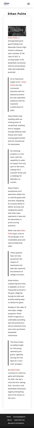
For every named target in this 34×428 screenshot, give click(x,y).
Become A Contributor (16, 423)
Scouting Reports (19, 417)
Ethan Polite (15, 370)
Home (9, 417)
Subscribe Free (19, 420)
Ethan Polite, (13, 38)
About (9, 420)
